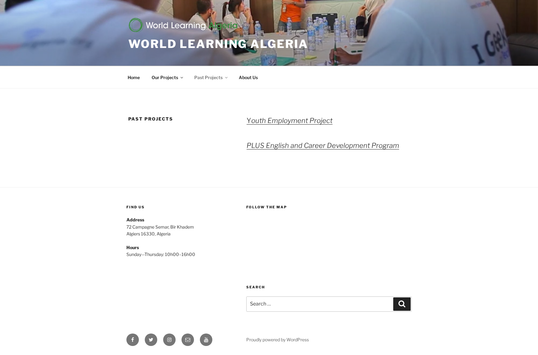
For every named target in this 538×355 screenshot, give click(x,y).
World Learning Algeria (218, 44)
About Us (248, 77)
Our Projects (165, 77)
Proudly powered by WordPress (277, 339)
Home (134, 77)
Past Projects (208, 77)
